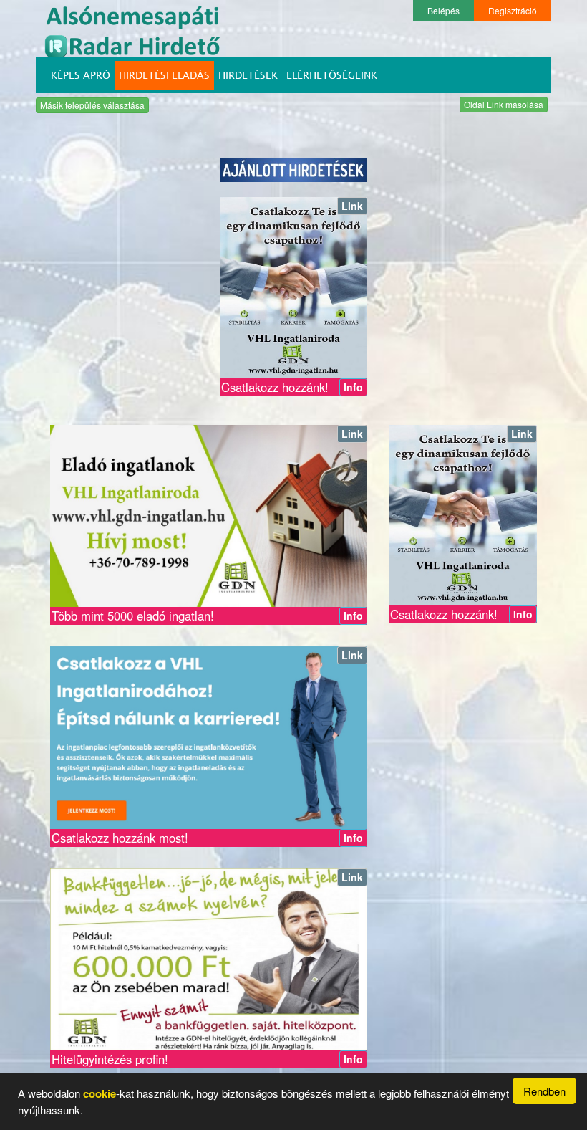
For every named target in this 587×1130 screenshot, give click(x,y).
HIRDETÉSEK (248, 75)
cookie (99, 1093)
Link (352, 205)
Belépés (443, 10)
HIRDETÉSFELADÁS (164, 75)
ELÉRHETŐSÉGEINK (331, 75)
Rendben (544, 1090)
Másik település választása (92, 105)
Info (353, 387)
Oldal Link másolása (503, 104)
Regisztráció (512, 10)
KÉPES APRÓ (80, 75)
